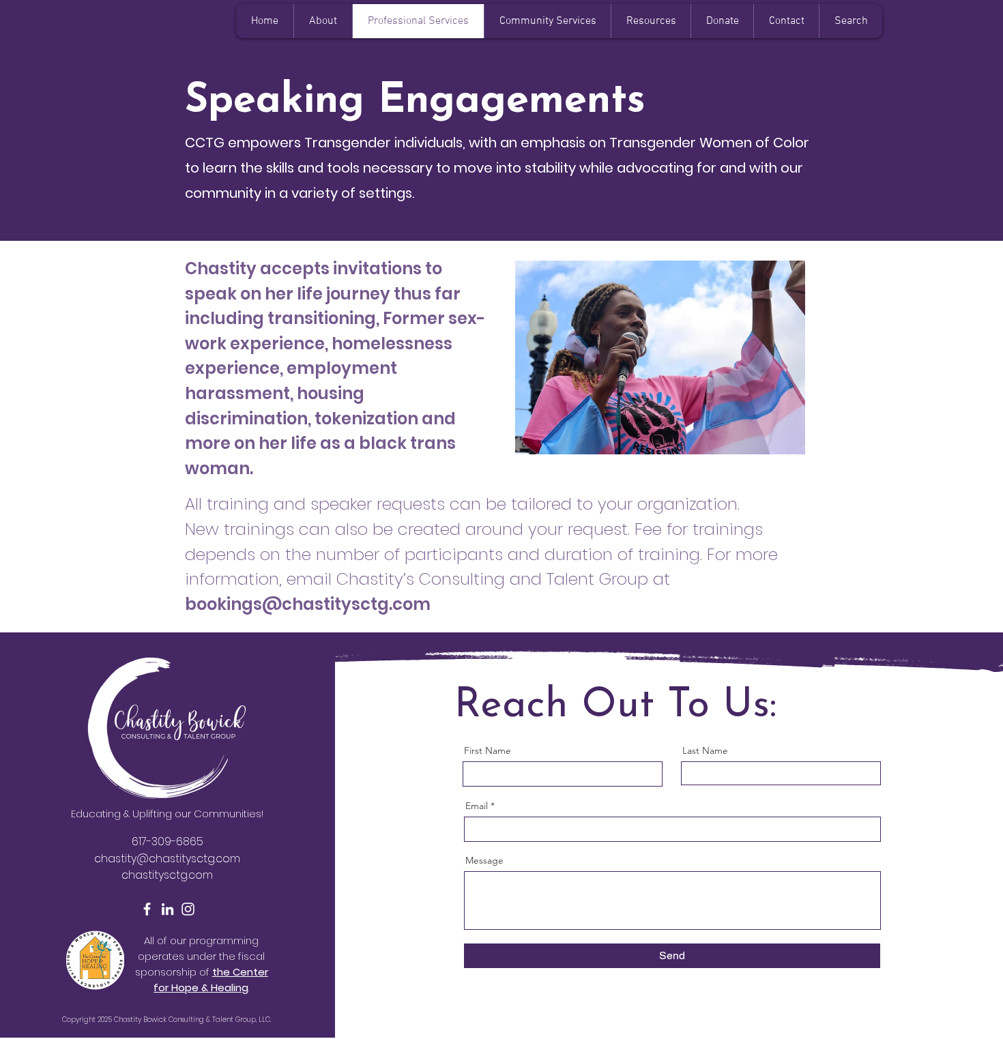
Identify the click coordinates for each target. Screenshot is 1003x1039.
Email (476, 805)
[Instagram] (188, 909)
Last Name (705, 750)
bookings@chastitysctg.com (308, 604)
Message (484, 860)
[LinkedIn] (167, 909)
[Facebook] (147, 909)
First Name (487, 750)
